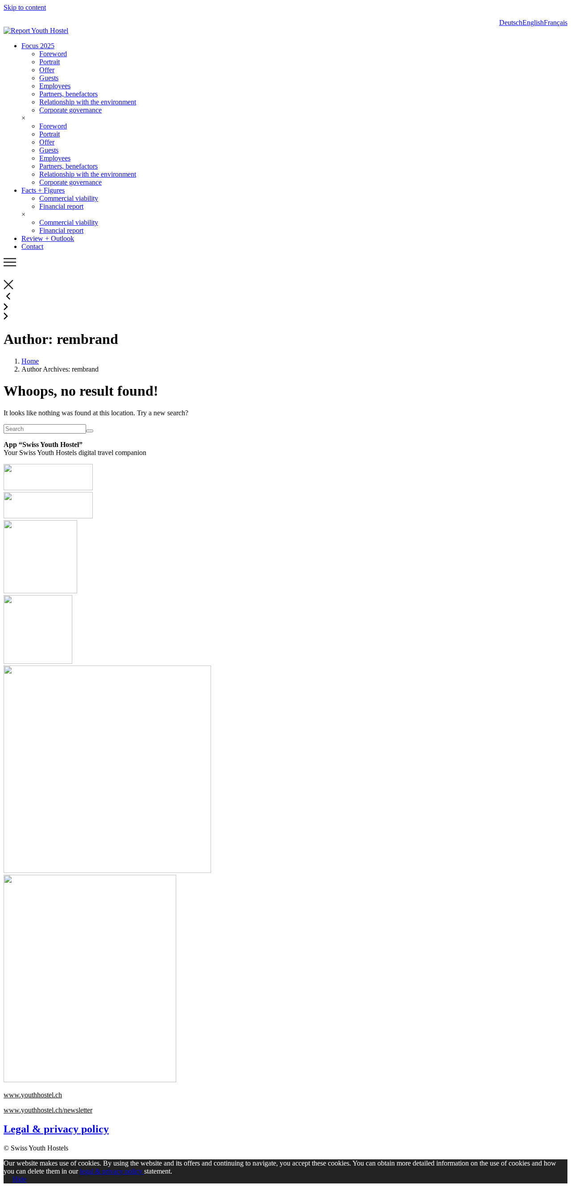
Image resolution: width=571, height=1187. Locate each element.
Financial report (61, 206)
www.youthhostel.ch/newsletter (48, 1110)
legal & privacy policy (112, 1171)
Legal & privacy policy (56, 1129)
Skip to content (25, 7)
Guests (48, 78)
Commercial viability (68, 198)
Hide (19, 1179)
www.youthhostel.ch (33, 1095)
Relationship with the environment (87, 102)
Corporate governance (70, 110)
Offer (46, 70)
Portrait (49, 62)
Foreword (53, 54)
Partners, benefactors (68, 94)
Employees (54, 86)
